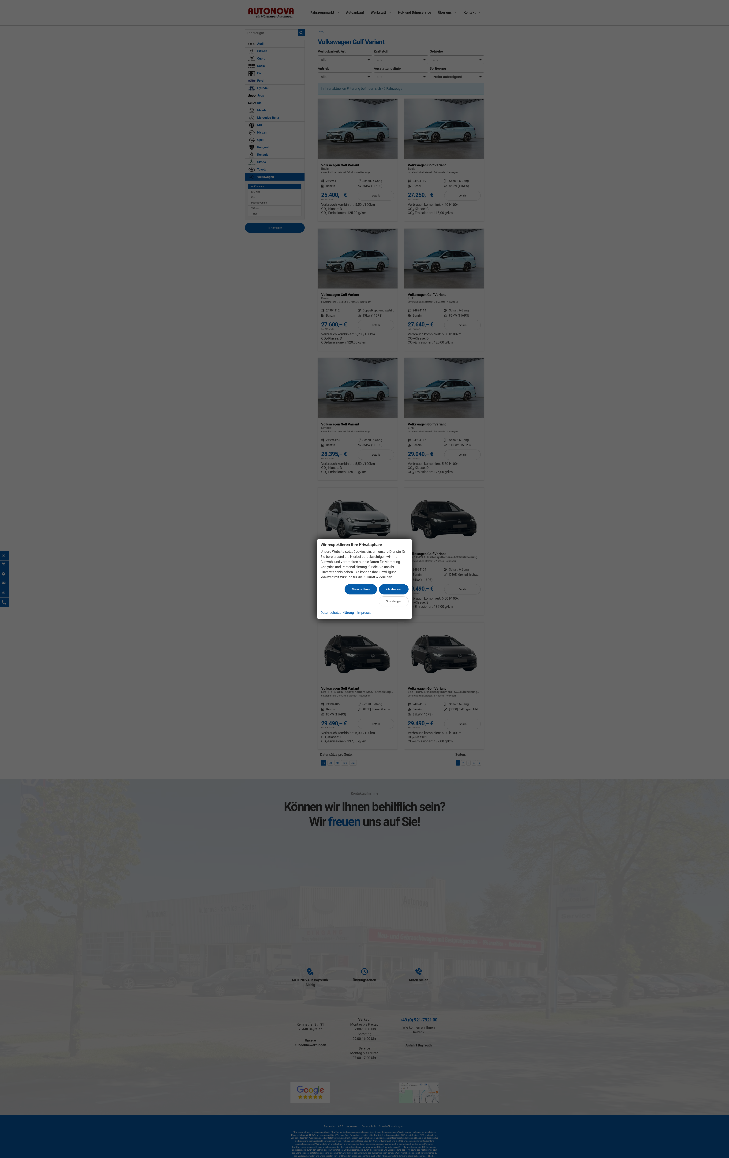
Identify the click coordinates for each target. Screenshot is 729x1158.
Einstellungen (394, 601)
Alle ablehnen (394, 589)
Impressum (366, 613)
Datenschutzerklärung (337, 613)
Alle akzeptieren (361, 589)
